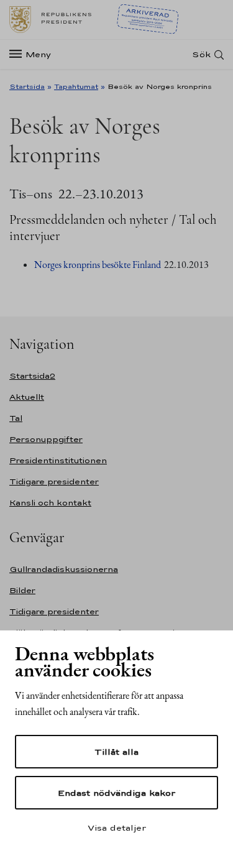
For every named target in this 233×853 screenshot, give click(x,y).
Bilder (22, 590)
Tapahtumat (76, 86)
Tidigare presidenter (54, 481)
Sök (201, 54)
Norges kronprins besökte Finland (97, 264)
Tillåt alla (116, 751)
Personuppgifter (46, 439)
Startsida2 (32, 376)
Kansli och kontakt (50, 502)
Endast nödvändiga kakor (116, 792)
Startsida (27, 86)
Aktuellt (26, 397)
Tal (15, 418)
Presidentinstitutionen (58, 460)
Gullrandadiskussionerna (63, 569)
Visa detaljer (117, 827)
